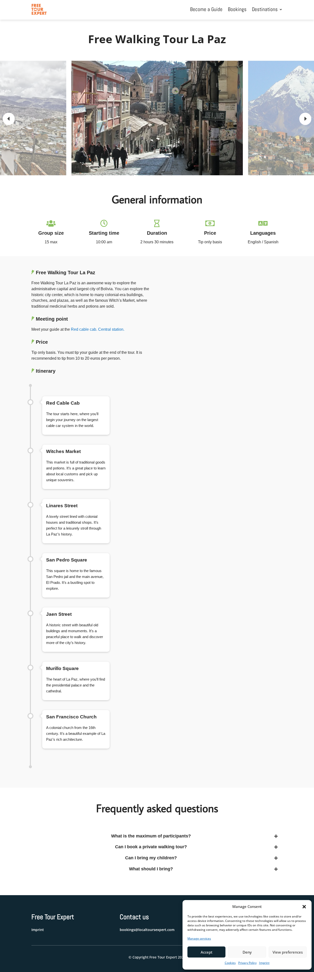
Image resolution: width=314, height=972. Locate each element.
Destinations (265, 9)
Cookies (230, 963)
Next (301, 118)
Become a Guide (206, 9)
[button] (304, 906)
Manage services (199, 938)
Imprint (264, 963)
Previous (12, 118)
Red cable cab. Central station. (97, 329)
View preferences (288, 952)
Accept (206, 952)
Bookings (237, 9)
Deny (247, 952)
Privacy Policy (247, 963)
